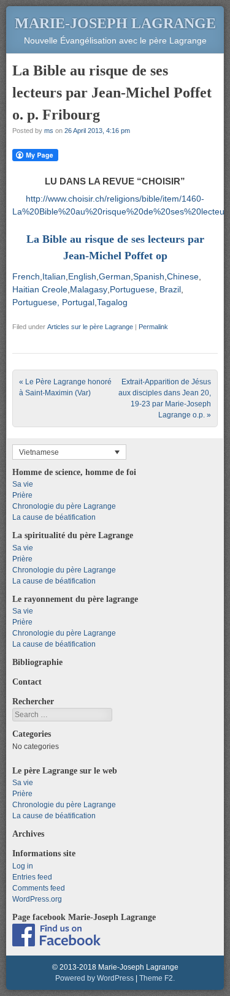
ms (48, 130)
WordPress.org (37, 899)
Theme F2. (157, 978)
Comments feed (38, 888)
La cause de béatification (54, 517)
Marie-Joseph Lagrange (115, 23)
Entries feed (32, 877)
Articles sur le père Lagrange (90, 326)
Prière (22, 495)
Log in (22, 866)
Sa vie (22, 484)
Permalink (153, 326)
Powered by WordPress (94, 978)
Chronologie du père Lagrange (64, 506)
